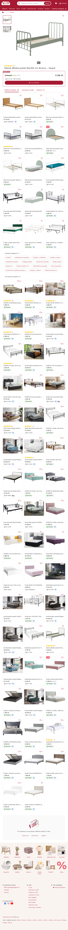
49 (63, 438)
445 (20, 281)
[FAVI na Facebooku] (5, 903)
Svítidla (23, 8)
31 (41, 500)
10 (63, 344)
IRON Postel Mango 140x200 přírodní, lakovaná (18, 428)
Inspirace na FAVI (34, 895)
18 (41, 469)
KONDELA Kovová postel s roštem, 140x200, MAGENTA (42, 397)
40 (20, 783)
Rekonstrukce (31, 8)
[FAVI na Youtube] (12, 903)
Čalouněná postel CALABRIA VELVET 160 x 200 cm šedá (42, 522)
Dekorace (12, 8)
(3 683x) (18, 75)
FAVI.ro (29, 920)
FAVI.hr (40, 920)
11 (20, 563)
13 (63, 469)
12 (63, 375)
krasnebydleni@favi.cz (13, 887)
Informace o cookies (35, 907)
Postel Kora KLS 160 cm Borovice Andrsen (17, 585)
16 (41, 312)
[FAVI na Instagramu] (8, 903)
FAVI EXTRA (32, 902)
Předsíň (50, 872)
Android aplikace (60, 887)
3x (33, 426)
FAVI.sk (19, 920)
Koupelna (48, 8)
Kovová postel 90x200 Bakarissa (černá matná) (18, 211)
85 (63, 281)
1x (13, 65)
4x (12, 332)
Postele (12, 12)
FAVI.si (10, 922)
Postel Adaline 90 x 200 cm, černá (56, 211)
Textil (18, 8)
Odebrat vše (25, 835)
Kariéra (6, 892)
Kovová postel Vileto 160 (53, 459)
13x (12, 300)
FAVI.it (46, 920)
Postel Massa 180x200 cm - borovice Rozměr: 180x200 (21, 334)
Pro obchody (32, 900)
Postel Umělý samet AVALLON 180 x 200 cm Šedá (40, 742)
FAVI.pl (24, 920)
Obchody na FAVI (34, 890)
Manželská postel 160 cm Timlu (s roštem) (38, 648)
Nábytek (4, 8)
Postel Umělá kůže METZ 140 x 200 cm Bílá (17, 804)
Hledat (47, 3)
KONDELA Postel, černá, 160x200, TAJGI (16, 365)
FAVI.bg (63, 920)
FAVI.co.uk (57, 920)
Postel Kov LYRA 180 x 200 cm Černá (36, 616)
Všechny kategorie (58, 9)
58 (41, 281)
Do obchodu (35, 82)
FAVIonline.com (7, 917)
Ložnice (28, 872)
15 (20, 312)
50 (41, 594)
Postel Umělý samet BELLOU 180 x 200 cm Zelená (19, 242)
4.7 (15, 75)
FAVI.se (51, 920)
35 (41, 406)
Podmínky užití (33, 905)
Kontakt (6, 890)
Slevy (61, 872)
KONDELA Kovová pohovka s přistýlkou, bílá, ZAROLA (20, 554)
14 (20, 469)
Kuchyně (40, 8)
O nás (30, 887)
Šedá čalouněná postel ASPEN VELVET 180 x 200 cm (41, 428)
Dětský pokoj (40, 872)
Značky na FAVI (33, 892)
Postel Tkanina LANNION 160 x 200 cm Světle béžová (41, 804)
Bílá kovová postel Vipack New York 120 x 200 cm (19, 180)
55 (41, 438)
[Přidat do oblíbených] (63, 16)
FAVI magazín (32, 897)
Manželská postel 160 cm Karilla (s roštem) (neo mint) (41, 679)
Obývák (17, 872)
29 (20, 189)
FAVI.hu (35, 920)
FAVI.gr (5, 922)
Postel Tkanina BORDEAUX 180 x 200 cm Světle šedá (41, 773)
